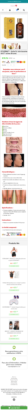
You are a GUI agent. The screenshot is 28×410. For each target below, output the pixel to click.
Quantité (4, 65)
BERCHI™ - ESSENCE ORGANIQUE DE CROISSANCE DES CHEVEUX (14, 332)
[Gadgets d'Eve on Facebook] (14, 399)
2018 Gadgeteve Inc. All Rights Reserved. (10, 405)
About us (14, 377)
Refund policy (14, 381)
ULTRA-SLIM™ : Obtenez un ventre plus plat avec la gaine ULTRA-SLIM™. (14, 259)
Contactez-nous (14, 384)
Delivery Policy (14, 383)
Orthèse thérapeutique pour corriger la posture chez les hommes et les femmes (14, 283)
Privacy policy (14, 378)
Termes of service (14, 380)
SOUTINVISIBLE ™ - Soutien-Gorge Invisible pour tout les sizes (14, 307)
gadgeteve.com (23, 405)
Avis (14, 58)
